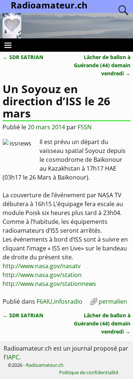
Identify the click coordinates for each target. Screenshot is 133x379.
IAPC (13, 357)
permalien (113, 301)
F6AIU (44, 301)
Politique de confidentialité (88, 372)
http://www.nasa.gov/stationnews (49, 284)
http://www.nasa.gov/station (42, 275)
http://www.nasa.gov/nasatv (42, 266)
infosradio (68, 301)
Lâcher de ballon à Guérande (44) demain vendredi (102, 65)
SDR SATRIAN (23, 57)
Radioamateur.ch (45, 365)
